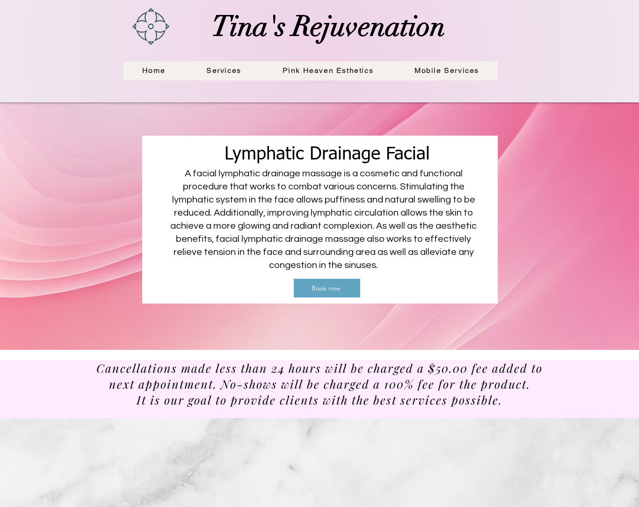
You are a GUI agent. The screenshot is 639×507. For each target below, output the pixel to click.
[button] (224, 70)
